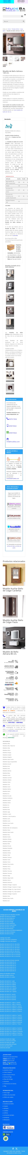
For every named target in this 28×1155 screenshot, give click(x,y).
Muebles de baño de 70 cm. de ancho (10, 947)
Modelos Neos (6, 830)
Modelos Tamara (7, 857)
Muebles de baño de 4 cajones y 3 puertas (11, 1029)
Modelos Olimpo (7, 839)
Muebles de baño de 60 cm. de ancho (10, 946)
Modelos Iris (6, 805)
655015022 (12, 426)
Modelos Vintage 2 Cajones (10, 884)
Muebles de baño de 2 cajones (8, 983)
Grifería (6, 1113)
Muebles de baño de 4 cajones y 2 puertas (11, 1028)
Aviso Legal (7, 1092)
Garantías (6, 1081)
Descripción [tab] (7, 119)
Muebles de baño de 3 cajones (8, 984)
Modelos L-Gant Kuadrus (9, 816)
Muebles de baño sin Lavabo (7, 977)
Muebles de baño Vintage (6, 921)
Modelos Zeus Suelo (8, 898)
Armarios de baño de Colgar (7, 1042)
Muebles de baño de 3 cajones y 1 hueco (10, 1024)
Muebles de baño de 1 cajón (7, 981)
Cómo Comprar (8, 1072)
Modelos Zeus (6, 896)
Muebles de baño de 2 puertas (8, 996)
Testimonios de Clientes (10, 1083)
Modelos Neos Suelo (8, 832)
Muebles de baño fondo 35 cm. (8, 962)
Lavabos (6, 1110)
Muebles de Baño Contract (7, 975)
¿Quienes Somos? (8, 1070)
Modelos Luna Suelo (8, 823)
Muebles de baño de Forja (7, 933)
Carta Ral (15, 235)
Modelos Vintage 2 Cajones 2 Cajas (12, 887)
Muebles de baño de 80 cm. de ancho (10, 949)
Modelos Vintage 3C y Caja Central (12, 889)
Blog (5, 1086)
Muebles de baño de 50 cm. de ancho (10, 944)
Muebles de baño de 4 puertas (8, 999)
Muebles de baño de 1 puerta (7, 994)
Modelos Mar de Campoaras (10, 828)
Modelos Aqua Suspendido (10, 761)
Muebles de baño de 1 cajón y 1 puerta (10, 1002)
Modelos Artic (6, 768)
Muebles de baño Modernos (7, 918)
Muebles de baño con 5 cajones (8, 988)
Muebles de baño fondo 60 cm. (8, 970)
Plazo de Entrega (8, 1079)
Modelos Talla (6, 855)
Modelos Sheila (7, 853)
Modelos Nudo (6, 837)
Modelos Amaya (7, 752)
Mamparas (6, 1119)
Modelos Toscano (7, 873)
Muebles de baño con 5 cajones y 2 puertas (11, 1031)
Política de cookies (8, 1097)
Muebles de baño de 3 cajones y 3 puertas (11, 1018)
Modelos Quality (7, 841)
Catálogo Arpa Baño (5, 938)
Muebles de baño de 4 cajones (8, 986)
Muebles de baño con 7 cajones (8, 991)
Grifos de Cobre (11, 546)
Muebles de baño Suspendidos (8, 925)
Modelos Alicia (6, 750)
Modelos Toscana (7, 871)
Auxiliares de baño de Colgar (7, 1039)
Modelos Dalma (7, 789)
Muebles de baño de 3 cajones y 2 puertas (11, 1017)
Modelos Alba (6, 743)
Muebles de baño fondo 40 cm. (8, 964)
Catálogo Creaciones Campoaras (8, 939)
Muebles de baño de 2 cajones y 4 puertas (11, 1009)
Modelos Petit (6, 843)
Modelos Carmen (7, 777)
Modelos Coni (6, 784)
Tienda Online (15, 29)
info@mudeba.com (13, 442)
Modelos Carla (6, 775)
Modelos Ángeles (7, 757)
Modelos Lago (6, 812)
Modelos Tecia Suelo (8, 864)
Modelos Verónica (7, 882)
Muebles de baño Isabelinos (7, 923)
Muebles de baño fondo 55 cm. (8, 969)
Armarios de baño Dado (6, 1046)
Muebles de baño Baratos (6, 928)
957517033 (13, 419)
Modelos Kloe (6, 809)
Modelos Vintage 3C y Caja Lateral (11, 891)
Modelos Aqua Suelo (8, 759)
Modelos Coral (6, 786)
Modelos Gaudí (7, 800)
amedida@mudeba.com (12, 478)
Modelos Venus (7, 880)
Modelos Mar (6, 825)
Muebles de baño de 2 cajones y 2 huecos (11, 1011)
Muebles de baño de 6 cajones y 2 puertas (11, 1033)
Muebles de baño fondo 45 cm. (8, 965)
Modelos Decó (6, 791)
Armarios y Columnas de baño (8, 1040)
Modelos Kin (6, 807)
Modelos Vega (6, 875)
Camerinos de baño (5, 1047)
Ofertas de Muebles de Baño (7, 973)
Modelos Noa (6, 834)
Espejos (6, 1106)
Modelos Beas (6, 773)
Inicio (9, 29)
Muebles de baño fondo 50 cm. (8, 967)
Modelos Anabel (7, 755)
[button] (22, 35)
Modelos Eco (6, 793)
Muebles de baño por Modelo (7, 916)
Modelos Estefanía (7, 798)
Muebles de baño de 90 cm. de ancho (10, 951)
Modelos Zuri (6, 900)
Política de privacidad (9, 1095)
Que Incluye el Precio (9, 1074)
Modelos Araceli (7, 764)
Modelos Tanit (6, 859)
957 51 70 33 (11, 1058)
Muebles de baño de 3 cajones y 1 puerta (11, 1015)
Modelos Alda (6, 748)
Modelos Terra (6, 866)
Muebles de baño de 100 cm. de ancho (10, 953)
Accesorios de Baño (9, 1115)
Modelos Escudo (7, 796)
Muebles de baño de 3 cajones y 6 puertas (11, 1022)
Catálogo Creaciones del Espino (8, 941)
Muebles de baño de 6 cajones (8, 989)
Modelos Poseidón (7, 848)
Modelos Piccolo (7, 846)
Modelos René (6, 850)
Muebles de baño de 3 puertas (8, 998)
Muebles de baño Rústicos (7, 920)
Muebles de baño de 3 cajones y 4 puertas (11, 1020)
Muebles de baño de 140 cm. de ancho (10, 956)
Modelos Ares (6, 766)
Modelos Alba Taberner (9, 746)
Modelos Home (7, 802)
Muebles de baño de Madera (7, 932)
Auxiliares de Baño (9, 1103)
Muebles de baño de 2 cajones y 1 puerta (11, 1006)
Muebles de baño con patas (7, 927)
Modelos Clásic (7, 782)
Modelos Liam (6, 818)
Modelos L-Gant (7, 814)
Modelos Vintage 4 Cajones (10, 894)
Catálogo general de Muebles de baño (10, 914)
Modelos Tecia (6, 862)
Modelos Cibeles (7, 780)
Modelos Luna (6, 821)
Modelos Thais (6, 869)
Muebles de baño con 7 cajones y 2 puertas (11, 1035)
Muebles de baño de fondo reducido (9, 960)
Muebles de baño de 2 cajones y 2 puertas (11, 1007)
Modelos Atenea (7, 771)
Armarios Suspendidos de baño (8, 1044)
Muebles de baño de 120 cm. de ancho (10, 954)
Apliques (6, 1108)
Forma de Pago (8, 1077)
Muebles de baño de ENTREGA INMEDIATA (11, 930)
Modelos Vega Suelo (8, 878)
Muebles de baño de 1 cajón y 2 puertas (10, 1004)
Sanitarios (6, 1117)
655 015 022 (11, 1060)
